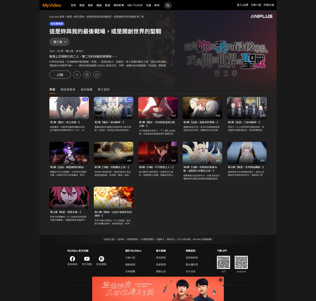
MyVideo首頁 (56, 16)
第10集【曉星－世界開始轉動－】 (246, 167)
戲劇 (99, 5)
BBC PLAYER (135, 5)
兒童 (148, 5)
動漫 (107, 5)
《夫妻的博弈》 (147, 239)
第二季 (57, 42)
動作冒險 (79, 16)
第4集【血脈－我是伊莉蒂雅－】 (201, 122)
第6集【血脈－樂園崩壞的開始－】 (69, 167)
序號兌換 (268, 5)
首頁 (73, 5)
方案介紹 (256, 5)
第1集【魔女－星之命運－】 (65, 122)
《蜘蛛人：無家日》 (166, 239)
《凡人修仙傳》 (184, 239)
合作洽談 (191, 271)
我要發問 (161, 264)
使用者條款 (192, 257)
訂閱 (60, 75)
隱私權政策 (192, 264)
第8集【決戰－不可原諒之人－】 (157, 167)
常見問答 (161, 257)
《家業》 (120, 239)
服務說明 (130, 264)
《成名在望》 (108, 239)
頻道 (82, 5)
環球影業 (119, 5)
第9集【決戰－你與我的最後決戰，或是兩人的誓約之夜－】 (200, 168)
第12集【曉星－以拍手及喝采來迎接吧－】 (113, 213)
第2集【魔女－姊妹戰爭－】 (109, 122)
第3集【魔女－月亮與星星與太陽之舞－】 (157, 123)
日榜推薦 (130, 271)
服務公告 (161, 271)
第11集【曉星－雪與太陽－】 (66, 212)
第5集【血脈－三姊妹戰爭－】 (244, 122)
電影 (90, 5)
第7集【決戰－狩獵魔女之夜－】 (112, 167)
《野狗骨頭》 (132, 239)
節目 (157, 5)
